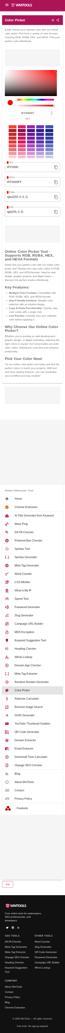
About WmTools (13, 986)
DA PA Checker (13, 941)
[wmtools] (22, 6)
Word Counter (42, 941)
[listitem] (32, 499)
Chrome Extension (15, 1007)
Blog (7, 1002)
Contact (9, 992)
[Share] (57, 20)
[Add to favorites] (52, 20)
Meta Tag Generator (16, 946)
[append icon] (56, 167)
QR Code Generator (46, 952)
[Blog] (18, 927)
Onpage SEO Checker (17, 957)
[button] (7, 884)
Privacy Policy (12, 997)
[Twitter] (7, 927)
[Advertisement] (32, 58)
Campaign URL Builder (47, 962)
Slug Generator (43, 946)
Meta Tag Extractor (15, 952)
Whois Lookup (42, 967)
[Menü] (7, 5)
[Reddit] (12, 927)
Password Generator (46, 957)
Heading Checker (14, 962)
